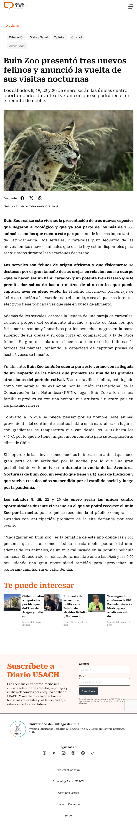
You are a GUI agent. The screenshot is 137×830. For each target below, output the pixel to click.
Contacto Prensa (68, 792)
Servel (69, 815)
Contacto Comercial (68, 804)
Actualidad (17, 46)
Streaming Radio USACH (68, 781)
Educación (16, 37)
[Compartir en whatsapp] (40, 198)
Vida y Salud (39, 37)
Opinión (60, 37)
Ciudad (76, 37)
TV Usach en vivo (68, 769)
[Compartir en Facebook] (22, 198)
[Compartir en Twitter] (31, 198)
